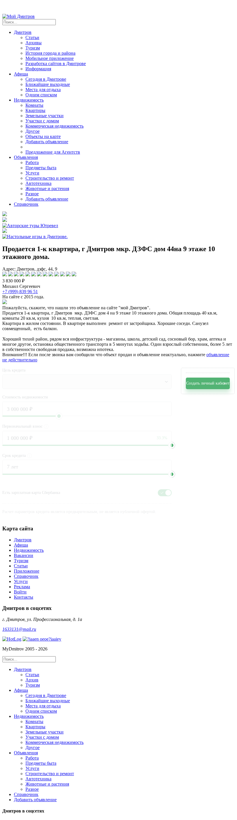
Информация (38, 68)
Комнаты (34, 105)
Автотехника (38, 183)
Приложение (26, 571)
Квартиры (35, 110)
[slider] (171, 445)
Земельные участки (44, 115)
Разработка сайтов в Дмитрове (55, 63)
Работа (32, 162)
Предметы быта (40, 167)
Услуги (32, 172)
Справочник (26, 204)
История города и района (50, 53)
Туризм (32, 47)
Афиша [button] (21, 73)
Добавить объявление (46, 141)
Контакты (23, 597)
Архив (31, 679)
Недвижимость (29, 550)
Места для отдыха (43, 89)
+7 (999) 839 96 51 (20, 291)
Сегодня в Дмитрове (45, 79)
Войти (20, 591)
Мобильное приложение (49, 58)
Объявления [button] (26, 157)
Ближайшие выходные (47, 84)
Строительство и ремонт (49, 178)
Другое (32, 131)
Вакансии (23, 555)
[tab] (124, 677)
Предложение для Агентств (52, 152)
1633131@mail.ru (19, 629)
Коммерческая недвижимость (54, 126)
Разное (32, 193)
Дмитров (23, 539)
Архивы (33, 42)
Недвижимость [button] (29, 100)
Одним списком (41, 94)
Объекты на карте (43, 136)
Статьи (32, 37)
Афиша (21, 545)
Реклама (22, 586)
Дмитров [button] (23, 32)
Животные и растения (47, 188)
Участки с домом (42, 120)
